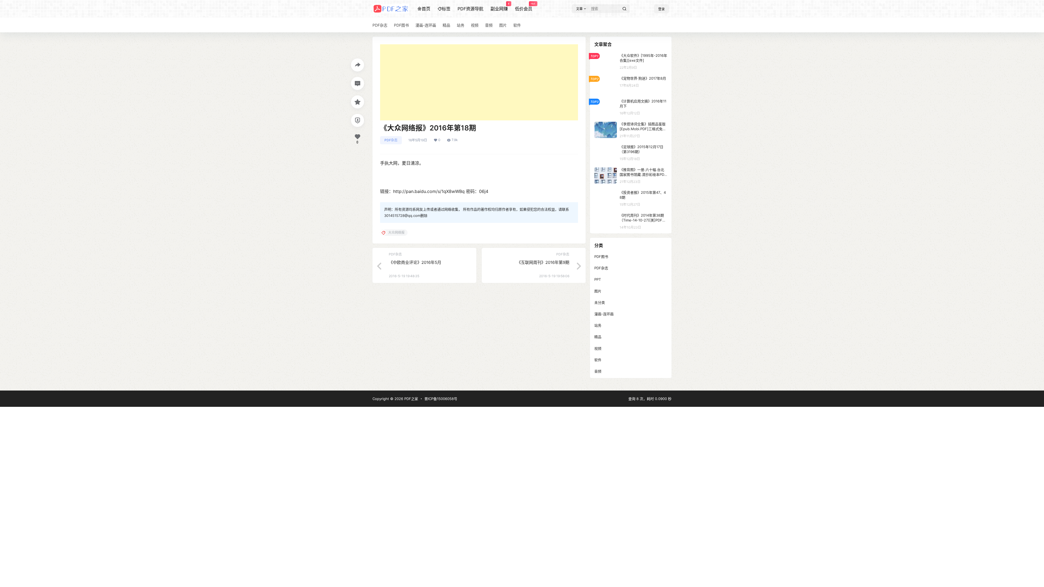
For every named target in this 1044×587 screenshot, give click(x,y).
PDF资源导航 (470, 8)
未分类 (599, 302)
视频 (597, 348)
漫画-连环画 (604, 314)
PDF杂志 (390, 140)
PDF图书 (601, 256)
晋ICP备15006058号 (440, 398)
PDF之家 (410, 398)
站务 (597, 325)
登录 (661, 9)
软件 (597, 360)
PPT (597, 279)
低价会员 (523, 7)
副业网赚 (499, 7)
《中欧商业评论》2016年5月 (415, 262)
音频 (597, 371)
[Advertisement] (479, 82)
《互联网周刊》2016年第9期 (543, 262)
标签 (446, 8)
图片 (597, 291)
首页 (426, 8)
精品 (597, 337)
